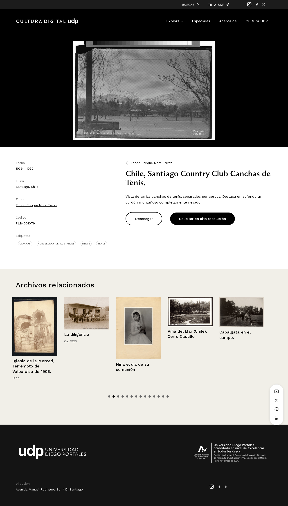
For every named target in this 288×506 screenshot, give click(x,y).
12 (159, 396)
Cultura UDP (257, 21)
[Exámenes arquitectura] (241, 312)
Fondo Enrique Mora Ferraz (36, 205)
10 (149, 396)
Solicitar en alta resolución (202, 219)
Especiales (201, 21)
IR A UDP (217, 5)
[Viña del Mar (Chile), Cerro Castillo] (138, 311)
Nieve (86, 243)
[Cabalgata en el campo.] (190, 312)
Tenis (102, 243)
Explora (173, 21)
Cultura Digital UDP (47, 23)
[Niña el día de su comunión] (86, 328)
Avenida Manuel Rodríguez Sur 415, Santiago (49, 489)
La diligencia (25, 334)
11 (154, 396)
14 (167, 396)
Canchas (25, 243)
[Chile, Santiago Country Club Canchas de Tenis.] (144, 90)
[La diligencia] (34, 313)
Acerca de (228, 21)
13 (163, 396)
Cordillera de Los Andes (56, 243)
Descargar (144, 219)
